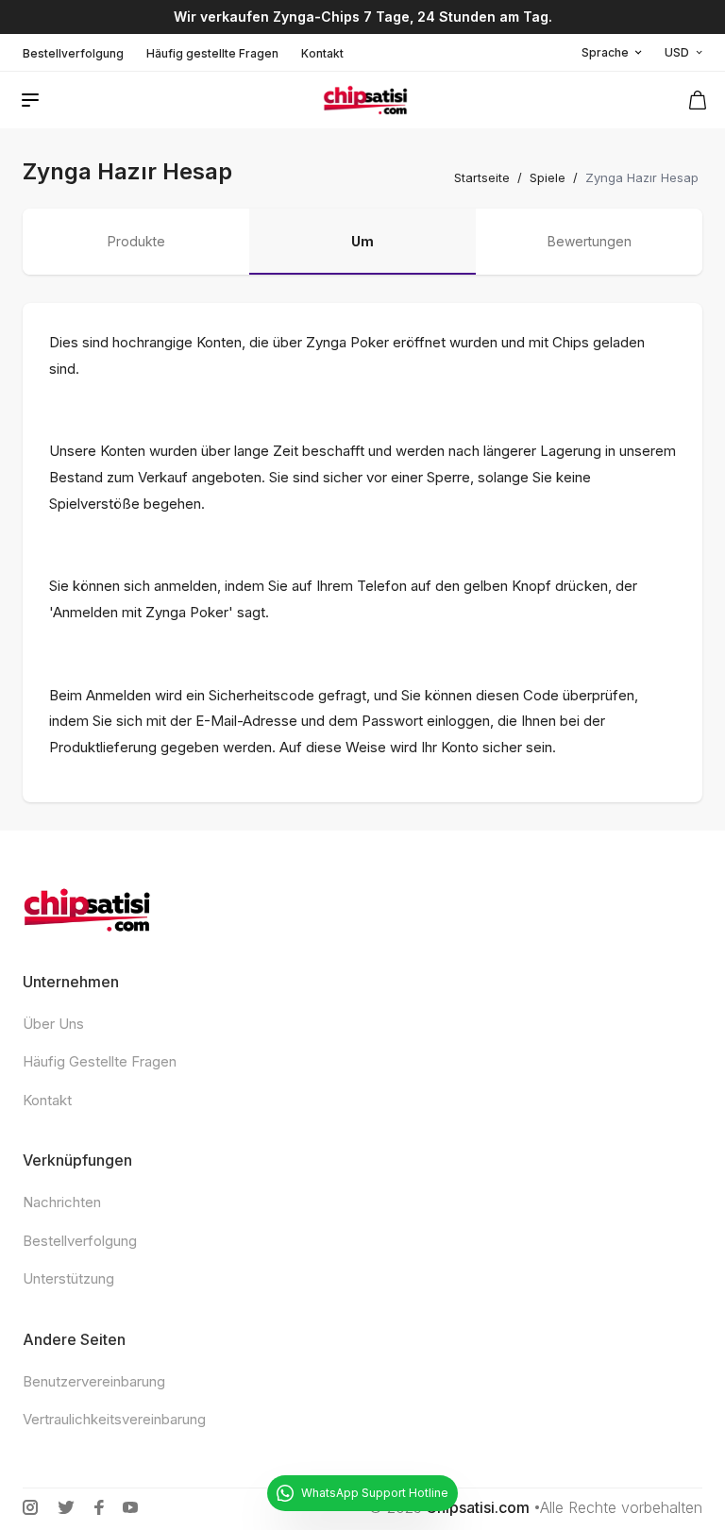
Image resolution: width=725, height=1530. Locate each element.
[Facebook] (99, 1507)
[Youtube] (130, 1507)
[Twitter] (66, 1507)
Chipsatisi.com (478, 1507)
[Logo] (365, 100)
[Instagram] (30, 1507)
